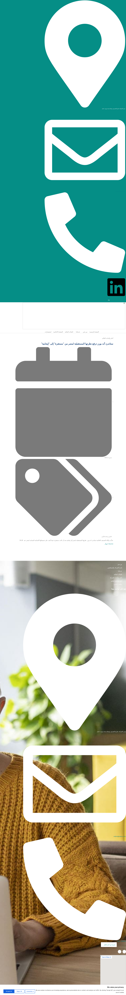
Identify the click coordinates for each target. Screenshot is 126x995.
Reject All (19, 991)
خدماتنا (120, 571)
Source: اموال (109, 544)
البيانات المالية (118, 574)
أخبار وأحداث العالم (116, 581)
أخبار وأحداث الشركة (116, 578)
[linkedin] (124, 951)
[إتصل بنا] (119, 951)
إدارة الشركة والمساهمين (114, 568)
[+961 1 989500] (85, 232)
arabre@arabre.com (120, 191)
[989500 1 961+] (74, 888)
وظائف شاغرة (118, 584)
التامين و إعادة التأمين (107, 536)
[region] (63, 990)
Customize (29, 991)
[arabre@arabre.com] (85, 150)
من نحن (120, 564)
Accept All (9, 991)
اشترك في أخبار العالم (109, 944)
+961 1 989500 (121, 273)
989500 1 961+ (121, 941)
